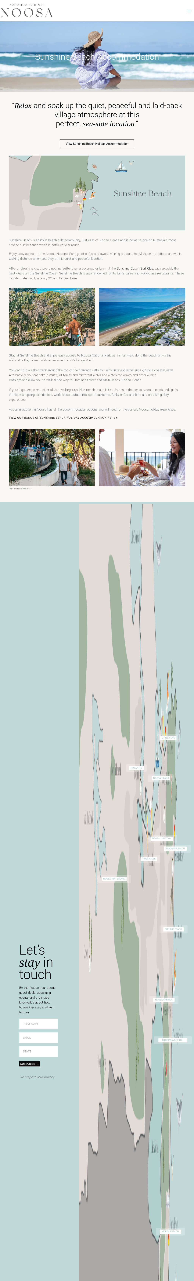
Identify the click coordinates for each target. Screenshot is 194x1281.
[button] (189, 11)
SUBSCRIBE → (29, 1064)
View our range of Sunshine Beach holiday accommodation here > (63, 417)
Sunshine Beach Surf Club (135, 268)
